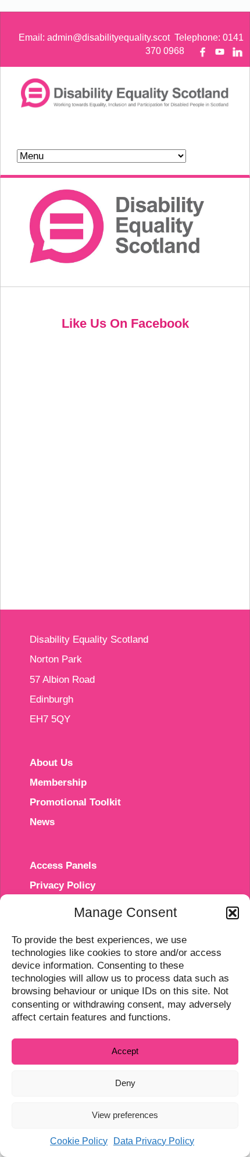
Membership (58, 782)
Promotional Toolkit (75, 802)
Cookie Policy (79, 1141)
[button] (232, 913)
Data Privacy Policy (153, 1141)
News (42, 822)
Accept (125, 1051)
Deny (125, 1083)
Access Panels (63, 865)
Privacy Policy (62, 885)
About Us (51, 762)
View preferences (125, 1115)
